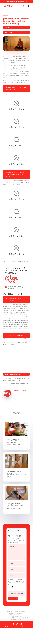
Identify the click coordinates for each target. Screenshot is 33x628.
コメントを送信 (13, 598)
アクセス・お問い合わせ (15, 616)
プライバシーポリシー (15, 615)
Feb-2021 (7, 374)
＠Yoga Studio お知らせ (18, 474)
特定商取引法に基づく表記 (15, 613)
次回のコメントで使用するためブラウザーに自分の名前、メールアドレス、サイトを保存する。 (16, 582)
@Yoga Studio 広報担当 (20, 390)
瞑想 (20, 374)
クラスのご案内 (8, 32)
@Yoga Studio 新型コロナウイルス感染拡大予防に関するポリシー (15, 618)
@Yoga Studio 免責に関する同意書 (16, 611)
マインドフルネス (14, 374)
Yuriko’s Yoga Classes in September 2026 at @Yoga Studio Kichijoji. (15, 441)
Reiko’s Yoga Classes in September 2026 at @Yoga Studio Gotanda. (15, 505)
